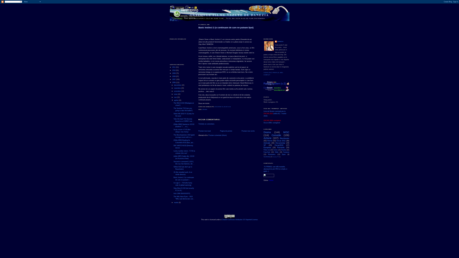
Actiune (267, 138)
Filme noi (267, 150)
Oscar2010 (279, 145)
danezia (280, 41)
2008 (174, 76)
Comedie (276, 135)
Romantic (281, 147)
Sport (284, 154)
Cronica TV (276, 156)
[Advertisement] (182, 27)
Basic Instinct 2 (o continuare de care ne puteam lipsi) (226, 27)
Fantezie (286, 152)
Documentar (280, 143)
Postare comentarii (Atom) (217, 135)
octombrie (177, 91)
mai (175, 97)
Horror (269, 141)
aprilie (176, 100)
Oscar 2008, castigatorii (272, 123)
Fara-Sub (267, 152)
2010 (174, 70)
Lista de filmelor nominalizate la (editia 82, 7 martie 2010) (275, 113)
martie (176, 202)
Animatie (267, 143)
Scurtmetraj (267, 156)
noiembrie (177, 88)
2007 (174, 79)
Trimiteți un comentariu (206, 124)
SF (265, 145)
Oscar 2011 (281, 141)
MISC (286, 132)
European (267, 147)
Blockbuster (284, 138)
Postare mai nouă (204, 131)
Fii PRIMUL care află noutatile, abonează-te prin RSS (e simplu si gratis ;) (275, 169)
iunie (176, 94)
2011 (174, 67)
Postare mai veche (248, 131)
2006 (174, 82)
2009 (174, 73)
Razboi (283, 150)
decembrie (178, 85)
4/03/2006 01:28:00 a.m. (222, 106)
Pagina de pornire (226, 131)
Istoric (275, 150)
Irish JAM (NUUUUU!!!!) (182, 193)
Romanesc (272, 154)
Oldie (276, 152)
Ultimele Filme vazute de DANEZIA (229, 15)
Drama (204, 109)
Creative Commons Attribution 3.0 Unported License (240, 219)
